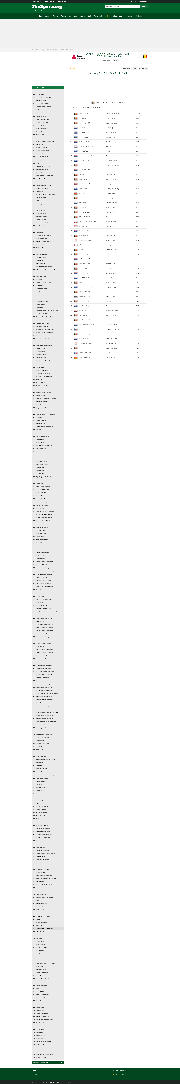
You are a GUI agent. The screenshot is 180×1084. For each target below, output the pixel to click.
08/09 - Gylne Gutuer (38, 925)
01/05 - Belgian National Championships (43, 338)
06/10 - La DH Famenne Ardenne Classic (43, 1019)
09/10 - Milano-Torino (38, 1032)
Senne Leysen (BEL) (84, 212)
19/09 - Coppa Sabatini (38, 966)
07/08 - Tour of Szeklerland (39, 809)
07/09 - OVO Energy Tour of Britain (41, 916)
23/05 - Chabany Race (38, 442)
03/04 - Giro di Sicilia (38, 232)
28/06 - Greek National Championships (42, 696)
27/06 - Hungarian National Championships (43, 684)
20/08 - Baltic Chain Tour (39, 847)
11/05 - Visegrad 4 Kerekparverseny (42, 382)
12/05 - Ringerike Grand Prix (40, 408)
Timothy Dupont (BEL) (85, 123)
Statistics (126, 68)
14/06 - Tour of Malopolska (39, 558)
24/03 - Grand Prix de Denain (40, 216)
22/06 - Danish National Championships (42, 615)
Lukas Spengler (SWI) (85, 240)
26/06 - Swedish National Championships (43, 643)
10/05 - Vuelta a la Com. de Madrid (41, 373)
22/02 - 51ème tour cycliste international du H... (44, 141)
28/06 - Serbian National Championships (43, 690)
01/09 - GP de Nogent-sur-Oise (41, 891)
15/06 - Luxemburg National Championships (44, 571)
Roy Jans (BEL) (83, 174)
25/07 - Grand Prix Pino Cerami (40, 762)
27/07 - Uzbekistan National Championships (44, 775)
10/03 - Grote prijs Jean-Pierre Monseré (43, 175)
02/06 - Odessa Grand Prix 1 (40, 498)
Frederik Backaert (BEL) (85, 320)
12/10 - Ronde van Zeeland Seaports (42, 1041)
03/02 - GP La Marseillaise (39, 100)
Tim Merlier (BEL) (83, 118)
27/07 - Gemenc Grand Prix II (40, 771)
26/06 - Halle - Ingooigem (39, 646)
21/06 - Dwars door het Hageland (41, 605)
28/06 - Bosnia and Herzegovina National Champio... (46, 693)
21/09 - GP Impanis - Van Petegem (41, 982)
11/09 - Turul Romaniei (38, 935)
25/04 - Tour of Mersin (38, 307)
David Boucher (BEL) (84, 315)
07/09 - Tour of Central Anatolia (40, 913)
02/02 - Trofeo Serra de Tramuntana (42, 97)
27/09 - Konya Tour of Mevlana (40, 997)
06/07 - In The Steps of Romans (41, 737)
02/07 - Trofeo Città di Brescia (40, 724)
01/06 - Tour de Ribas (38, 483)
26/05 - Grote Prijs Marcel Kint (40, 464)
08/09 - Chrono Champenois (40, 922)
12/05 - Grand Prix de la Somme (41, 401)
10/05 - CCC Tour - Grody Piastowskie (42, 376)
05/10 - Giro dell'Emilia (38, 1010)
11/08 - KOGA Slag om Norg (40, 815)
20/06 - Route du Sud (38, 602)
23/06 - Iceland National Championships (43, 618)
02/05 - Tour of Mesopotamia (40, 342)
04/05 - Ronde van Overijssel (40, 357)
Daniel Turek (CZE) (84, 329)
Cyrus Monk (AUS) (84, 306)
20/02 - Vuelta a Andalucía (39, 135)
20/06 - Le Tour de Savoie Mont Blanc (42, 599)
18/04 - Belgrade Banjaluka (39, 285)
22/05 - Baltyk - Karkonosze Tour (41, 436)
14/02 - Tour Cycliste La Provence (41, 119)
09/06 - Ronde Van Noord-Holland (41, 520)
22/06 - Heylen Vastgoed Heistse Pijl (42, 608)
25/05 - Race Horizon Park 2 (40, 458)
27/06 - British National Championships (42, 665)
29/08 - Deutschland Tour (39, 872)
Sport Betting (37, 1)
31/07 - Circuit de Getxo (39, 787)
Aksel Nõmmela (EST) (85, 296)
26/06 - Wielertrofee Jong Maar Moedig (42, 640)
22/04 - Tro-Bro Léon (38, 298)
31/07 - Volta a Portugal (38, 790)
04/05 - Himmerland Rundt (39, 354)
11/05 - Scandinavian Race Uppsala (42, 392)
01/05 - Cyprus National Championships (43, 332)
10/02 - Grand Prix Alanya (39, 116)
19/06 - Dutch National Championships (42, 593)
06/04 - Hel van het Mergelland (40, 244)
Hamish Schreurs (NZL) (85, 287)
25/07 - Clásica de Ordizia (39, 756)
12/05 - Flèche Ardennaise (39, 404)
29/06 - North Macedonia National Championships (45, 712)
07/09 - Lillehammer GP (38, 909)
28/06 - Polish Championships (40, 702)
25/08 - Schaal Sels (37, 862)
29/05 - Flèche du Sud (38, 470)
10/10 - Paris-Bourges (38, 1038)
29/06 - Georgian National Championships (43, 718)
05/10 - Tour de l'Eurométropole (40, 1013)
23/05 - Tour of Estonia (38, 439)
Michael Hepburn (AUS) (85, 132)
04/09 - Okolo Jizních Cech (39, 894)
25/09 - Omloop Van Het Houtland (41, 994)
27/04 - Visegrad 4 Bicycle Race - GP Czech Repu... (46, 310)
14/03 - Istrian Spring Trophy (40, 191)
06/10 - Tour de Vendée (38, 1022)
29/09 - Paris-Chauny (38, 1000)
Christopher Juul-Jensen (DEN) (87, 221)
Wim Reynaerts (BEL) (85, 292)
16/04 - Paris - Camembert (39, 276)
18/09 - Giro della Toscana (39, 960)
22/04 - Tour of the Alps (38, 295)
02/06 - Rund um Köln (38, 495)
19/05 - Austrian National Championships (43, 426)
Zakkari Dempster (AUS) (85, 188)
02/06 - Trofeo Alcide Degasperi (41, 489)
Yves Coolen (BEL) (84, 268)
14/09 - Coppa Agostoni (38, 941)
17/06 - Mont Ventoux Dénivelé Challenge (43, 586)
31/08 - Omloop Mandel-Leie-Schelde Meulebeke (45, 878)
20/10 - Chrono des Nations (40, 1057)
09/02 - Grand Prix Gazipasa (40, 113)
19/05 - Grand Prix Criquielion (40, 423)
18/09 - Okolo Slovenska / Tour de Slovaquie (44, 963)
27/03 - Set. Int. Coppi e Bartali (40, 222)
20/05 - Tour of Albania (38, 433)
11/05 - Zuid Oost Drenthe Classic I (41, 386)
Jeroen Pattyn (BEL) (84, 249)
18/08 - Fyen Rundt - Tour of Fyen (41, 837)
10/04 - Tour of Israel (38, 260)
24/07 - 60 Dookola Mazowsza (40, 753)
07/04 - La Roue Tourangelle (40, 254)
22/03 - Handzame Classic (39, 213)
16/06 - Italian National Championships (42, 583)
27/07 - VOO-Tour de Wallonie (40, 778)
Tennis (55, 16)
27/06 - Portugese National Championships (43, 671)
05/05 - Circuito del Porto (39, 367)
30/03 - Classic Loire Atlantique (40, 226)
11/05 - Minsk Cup (37, 379)
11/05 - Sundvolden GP (38, 389)
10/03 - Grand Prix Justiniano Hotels (42, 185)
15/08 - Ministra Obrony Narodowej (41, 828)
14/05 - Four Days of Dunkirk (40, 411)
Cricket (82, 16)
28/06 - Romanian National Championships (43, 699)
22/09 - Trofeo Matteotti (38, 991)
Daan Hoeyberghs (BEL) (85, 301)
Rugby (63, 16)
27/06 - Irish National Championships (42, 668)
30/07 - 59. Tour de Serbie (39, 784)
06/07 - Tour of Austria (38, 740)
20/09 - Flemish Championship (40, 972)
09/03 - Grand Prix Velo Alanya (40, 169)
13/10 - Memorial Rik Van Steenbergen (42, 1051)
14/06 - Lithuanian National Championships (43, 564)
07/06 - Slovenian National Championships (43, 511)
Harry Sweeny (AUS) (84, 231)
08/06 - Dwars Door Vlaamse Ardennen (42, 517)
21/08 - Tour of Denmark (39, 856)
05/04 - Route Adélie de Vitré (40, 238)
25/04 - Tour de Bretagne (39, 304)
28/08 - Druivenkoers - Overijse (41, 869)
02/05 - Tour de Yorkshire (39, 348)
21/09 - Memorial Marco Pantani (41, 979)
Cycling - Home (37, 83)
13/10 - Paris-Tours (37, 1048)
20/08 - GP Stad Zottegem (39, 844)
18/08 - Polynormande (38, 840)
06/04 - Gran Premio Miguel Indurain (42, 241)
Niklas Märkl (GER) (84, 193)
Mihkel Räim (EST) (84, 137)
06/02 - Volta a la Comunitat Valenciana (42, 106)
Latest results (61, 1)
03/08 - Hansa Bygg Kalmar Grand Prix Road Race (45, 800)
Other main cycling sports (40, 1063)
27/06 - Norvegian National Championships (43, 655)
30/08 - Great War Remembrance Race (43, 875)
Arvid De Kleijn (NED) (84, 170)
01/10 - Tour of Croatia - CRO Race (42, 1004)
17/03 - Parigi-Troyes (38, 204)
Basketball (98, 16)
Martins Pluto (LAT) (84, 310)
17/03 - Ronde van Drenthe (39, 197)
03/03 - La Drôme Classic (39, 153)
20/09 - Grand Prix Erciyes (39, 969)
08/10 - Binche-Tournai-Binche (40, 1026)
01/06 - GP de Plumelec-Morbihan (41, 486)
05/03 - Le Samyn (37, 160)
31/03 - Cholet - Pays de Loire (40, 229)
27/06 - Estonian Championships (41, 677)
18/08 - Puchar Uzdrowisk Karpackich (42, 834)
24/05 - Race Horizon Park (39, 448)
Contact (36, 1074)
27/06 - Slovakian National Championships (43, 652)
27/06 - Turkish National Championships (43, 662)
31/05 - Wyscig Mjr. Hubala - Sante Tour (43, 477)
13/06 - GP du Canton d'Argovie (41, 552)
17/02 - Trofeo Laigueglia (39, 125)
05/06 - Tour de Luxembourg (40, 502)
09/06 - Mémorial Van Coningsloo (41, 527)
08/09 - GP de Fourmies (39, 931)
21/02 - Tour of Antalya (38, 138)
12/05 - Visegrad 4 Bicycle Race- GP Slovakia (44, 398)
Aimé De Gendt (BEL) (84, 113)
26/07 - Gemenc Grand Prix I (40, 768)
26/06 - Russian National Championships (43, 637)
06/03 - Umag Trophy (38, 163)
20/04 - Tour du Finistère (39, 291)
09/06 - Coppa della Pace (39, 524)
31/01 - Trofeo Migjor (38, 91)
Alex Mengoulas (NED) (85, 259)
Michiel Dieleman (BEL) (85, 254)
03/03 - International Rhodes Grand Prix (43, 157)
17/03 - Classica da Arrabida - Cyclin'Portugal (44, 194)
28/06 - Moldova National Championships (43, 706)
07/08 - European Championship (41, 806)
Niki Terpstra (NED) (84, 142)
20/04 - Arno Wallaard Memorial (40, 288)
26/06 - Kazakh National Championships (43, 649)
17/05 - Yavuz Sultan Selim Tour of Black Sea (44, 414)
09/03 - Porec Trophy (38, 172)
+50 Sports (138, 16)
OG (146, 16)
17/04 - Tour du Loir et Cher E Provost (42, 282)
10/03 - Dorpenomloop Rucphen (41, 188)
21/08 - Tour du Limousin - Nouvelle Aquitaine (44, 853)
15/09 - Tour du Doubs (38, 953)
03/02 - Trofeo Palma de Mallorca (41, 103)
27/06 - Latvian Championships (40, 680)
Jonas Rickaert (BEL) (84, 235)
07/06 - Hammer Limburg (39, 508)
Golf (89, 16)
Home (41, 16)
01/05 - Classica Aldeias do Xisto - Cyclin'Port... (44, 329)
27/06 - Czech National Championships (42, 658)
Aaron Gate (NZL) (83, 151)
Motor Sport (73, 16)
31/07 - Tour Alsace (37, 793)
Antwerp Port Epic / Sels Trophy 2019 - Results (60, 50)
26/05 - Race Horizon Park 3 (40, 461)
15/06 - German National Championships (43, 568)
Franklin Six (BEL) (84, 282)
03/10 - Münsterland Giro (39, 1007)
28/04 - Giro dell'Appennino (39, 320)
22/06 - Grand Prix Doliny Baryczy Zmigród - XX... (45, 611)
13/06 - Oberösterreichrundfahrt (41, 549)
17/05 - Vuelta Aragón (38, 417)
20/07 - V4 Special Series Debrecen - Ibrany (44, 749)
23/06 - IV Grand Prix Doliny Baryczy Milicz (43, 624)
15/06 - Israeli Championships (40, 577)
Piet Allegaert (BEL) (84, 165)
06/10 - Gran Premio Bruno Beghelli (41, 1016)
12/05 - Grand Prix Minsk (39, 395)
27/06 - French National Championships (43, 674)
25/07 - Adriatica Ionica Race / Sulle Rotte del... (44, 759)
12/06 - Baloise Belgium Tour (40, 546)
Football (47, 16)
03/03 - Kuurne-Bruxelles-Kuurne (41, 150)
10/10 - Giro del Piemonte (39, 1035)
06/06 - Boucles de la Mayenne (40, 505)
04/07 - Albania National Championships (42, 734)
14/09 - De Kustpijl (37, 938)
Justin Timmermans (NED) (86, 324)
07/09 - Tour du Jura (38, 919)
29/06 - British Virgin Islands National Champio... (45, 721)
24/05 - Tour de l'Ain (38, 455)
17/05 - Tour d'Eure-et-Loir (39, 420)
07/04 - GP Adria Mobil (38, 251)
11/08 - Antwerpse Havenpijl (40, 812)
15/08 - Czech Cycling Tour (39, 822)
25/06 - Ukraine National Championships (43, 627)
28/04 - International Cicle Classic (41, 323)
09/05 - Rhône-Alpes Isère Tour (41, 370)
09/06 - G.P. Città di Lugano (39, 530)
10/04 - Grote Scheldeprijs (39, 263)
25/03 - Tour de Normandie (39, 219)
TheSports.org (39, 7)
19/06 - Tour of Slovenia (39, 589)
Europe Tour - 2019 (38, 88)
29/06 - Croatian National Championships (43, 715)
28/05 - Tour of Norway (38, 467)
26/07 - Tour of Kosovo (38, 765)
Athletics (129, 16)
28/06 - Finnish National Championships (43, 687)
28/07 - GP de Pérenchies (39, 781)
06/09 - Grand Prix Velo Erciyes (41, 903)
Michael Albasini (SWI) (85, 343)
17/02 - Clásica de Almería (39, 128)
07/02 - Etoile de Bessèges (39, 109)
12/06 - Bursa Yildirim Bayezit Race (41, 542)
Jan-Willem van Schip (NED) (86, 146)
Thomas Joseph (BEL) (85, 179)
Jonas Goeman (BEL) (85, 263)
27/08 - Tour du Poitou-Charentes (41, 866)
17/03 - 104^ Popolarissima (39, 200)
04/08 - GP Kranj (37, 803)
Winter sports (118, 16)
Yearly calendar (49, 1)
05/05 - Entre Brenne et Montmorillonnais (43, 360)
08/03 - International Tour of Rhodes (42, 166)
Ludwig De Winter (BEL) (85, 348)
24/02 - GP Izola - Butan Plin (40, 144)
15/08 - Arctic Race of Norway (40, 825)
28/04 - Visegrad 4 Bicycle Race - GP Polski (44, 317)
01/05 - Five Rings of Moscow (40, 326)
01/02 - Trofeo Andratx (38, 94)
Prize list (134, 68)
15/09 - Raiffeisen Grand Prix (40, 947)
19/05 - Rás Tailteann (38, 429)
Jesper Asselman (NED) (85, 156)
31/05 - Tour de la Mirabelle (39, 480)
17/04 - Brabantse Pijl (38, 279)
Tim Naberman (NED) (85, 273)
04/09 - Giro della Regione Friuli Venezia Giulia (44, 897)
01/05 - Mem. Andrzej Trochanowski (42, 335)
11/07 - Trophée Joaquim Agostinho (41, 743)
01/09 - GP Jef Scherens (39, 881)
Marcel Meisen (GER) (84, 357)
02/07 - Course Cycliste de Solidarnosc (42, 728)
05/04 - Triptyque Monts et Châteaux (42, 235)
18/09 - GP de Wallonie (38, 957)
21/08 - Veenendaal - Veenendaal (41, 859)
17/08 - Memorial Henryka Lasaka (41, 831)
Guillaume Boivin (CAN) (85, 245)
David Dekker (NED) (84, 338)
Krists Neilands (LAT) (84, 184)
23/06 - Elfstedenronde (38, 621)
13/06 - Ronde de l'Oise (38, 555)
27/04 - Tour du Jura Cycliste (40, 313)
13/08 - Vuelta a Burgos (38, 819)
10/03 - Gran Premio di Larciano (41, 178)
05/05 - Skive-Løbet (38, 364)
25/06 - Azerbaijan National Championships (43, 633)
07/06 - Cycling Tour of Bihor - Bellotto (42, 514)
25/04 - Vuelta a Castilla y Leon (40, 301)
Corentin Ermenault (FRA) (86, 352)
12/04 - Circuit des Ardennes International (43, 266)
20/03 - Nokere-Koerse (38, 207)
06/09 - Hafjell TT (37, 900)
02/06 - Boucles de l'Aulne (39, 492)
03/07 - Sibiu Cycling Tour (39, 731)
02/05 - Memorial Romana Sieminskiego (43, 345)
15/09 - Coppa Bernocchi (39, 944)
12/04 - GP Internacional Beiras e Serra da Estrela (45, 269)
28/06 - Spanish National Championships (43, 709)
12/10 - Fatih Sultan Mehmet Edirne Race (43, 1044)
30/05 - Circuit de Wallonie (39, 473)
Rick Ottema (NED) (84, 278)
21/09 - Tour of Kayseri (38, 975)
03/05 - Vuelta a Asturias (39, 351)
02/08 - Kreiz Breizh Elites (39, 797)
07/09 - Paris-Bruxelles (38, 906)
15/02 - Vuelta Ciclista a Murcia (40, 122)
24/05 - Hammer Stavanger (39, 451)
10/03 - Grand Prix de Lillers (40, 182)
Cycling (107, 16)
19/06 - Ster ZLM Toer (38, 596)
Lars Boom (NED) (83, 226)
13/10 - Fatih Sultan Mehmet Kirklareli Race (43, 1054)
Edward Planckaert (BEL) (85, 334)
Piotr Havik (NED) (83, 127)
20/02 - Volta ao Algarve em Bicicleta (42, 131)
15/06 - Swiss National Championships (42, 574)
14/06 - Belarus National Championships (43, 561)
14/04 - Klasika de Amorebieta (40, 273)
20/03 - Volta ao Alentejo (39, 210)
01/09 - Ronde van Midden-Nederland (42, 884)
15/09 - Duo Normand (38, 950)
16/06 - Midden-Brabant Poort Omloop (42, 580)
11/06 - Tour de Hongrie (38, 536)
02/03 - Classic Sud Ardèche (40, 147)
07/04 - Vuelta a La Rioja (39, 247)
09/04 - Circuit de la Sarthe (39, 257)
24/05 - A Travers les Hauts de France (42, 445)
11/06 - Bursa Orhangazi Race (40, 539)
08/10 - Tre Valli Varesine (39, 1029)
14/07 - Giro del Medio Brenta (40, 746)
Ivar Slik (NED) (83, 202)
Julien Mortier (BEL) (84, 207)
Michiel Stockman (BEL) (85, 217)
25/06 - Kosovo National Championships (43, 630)
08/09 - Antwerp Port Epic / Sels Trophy (43, 928)
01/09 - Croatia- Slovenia (39, 888)
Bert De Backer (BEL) (84, 198)
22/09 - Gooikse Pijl (37, 988)
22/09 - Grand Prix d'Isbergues (40, 985)
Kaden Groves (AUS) (84, 160)
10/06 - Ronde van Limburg (39, 533)
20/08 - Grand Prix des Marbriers (41, 850)
